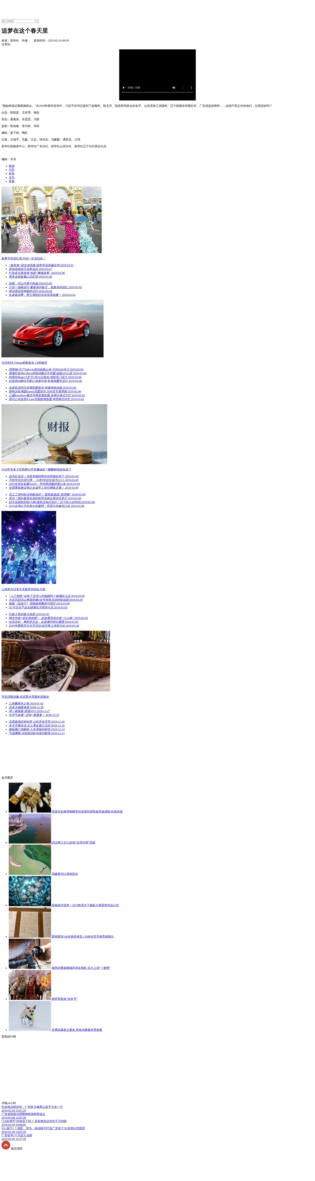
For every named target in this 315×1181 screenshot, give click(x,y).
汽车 (12, 169)
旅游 (12, 165)
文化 (12, 177)
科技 (12, 173)
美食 (12, 181)
